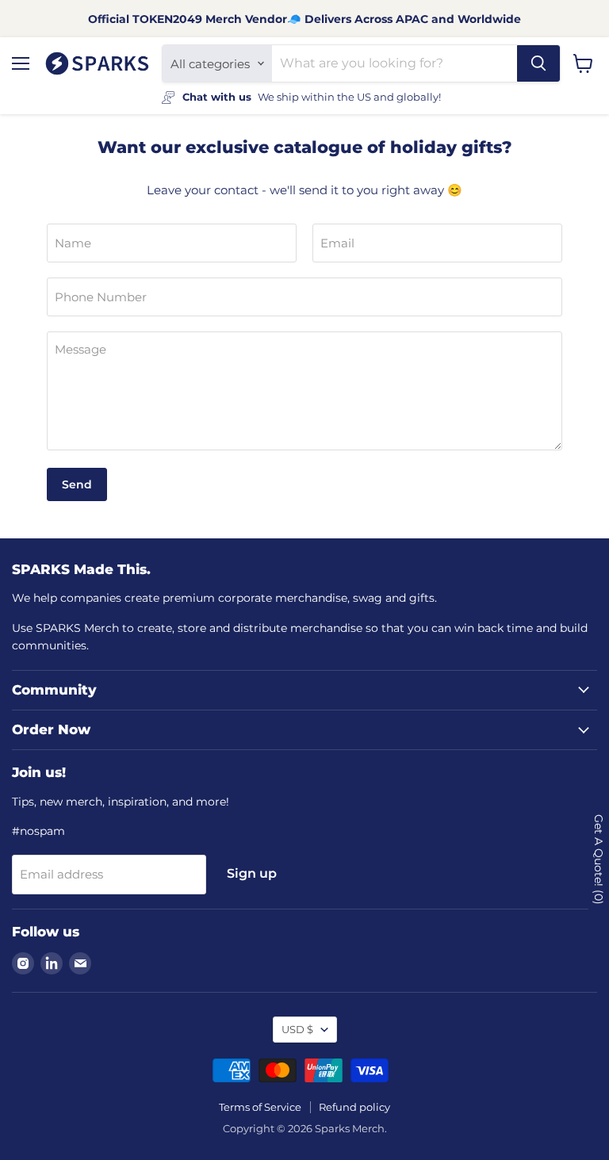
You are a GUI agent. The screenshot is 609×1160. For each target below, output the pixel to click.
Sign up (252, 873)
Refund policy (354, 1107)
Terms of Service (260, 1107)
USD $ (297, 1029)
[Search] (538, 63)
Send (77, 484)
